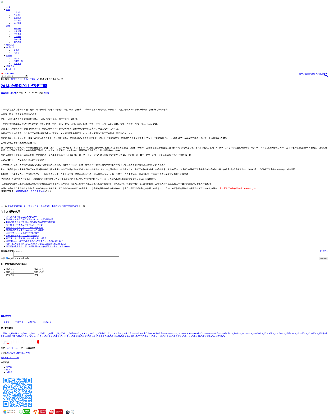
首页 (8, 7)
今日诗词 (19, 322)
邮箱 (8, 272)
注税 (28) (27, 333)
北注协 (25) (44, 333)
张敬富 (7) (51, 336)
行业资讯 (17, 12)
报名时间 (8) (302, 333)
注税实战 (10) (228, 333)
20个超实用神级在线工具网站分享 (21, 217)
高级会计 (17, 39)
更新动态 (17, 18)
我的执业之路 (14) (146, 333)
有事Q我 (303, 74)
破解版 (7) (93, 336)
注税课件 (17, 37)
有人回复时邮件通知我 (18, 258)
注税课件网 (16, 79)
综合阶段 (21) (63, 333)
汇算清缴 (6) (208, 336)
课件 (8, 26)
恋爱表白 (32, 322)
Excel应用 (10, 69)
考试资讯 (17, 15)
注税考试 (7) (68, 336)
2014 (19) (87, 333)
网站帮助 (320, 74)
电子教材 (17, 64)
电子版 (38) (6, 333)
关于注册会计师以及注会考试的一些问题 (24, 225)
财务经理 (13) (160, 333)
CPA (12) (182, 333)
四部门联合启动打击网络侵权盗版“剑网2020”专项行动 (30, 222)
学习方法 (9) (269, 333)
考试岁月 (10, 45)
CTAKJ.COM (13, 353)
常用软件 (10, 66)
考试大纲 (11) (204, 333)
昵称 (8, 269)
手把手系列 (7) (105, 336)
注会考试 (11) (216, 333)
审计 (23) (53, 333)
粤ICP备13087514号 (10, 358)
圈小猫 (6, 322)
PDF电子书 (18, 61)
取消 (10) (238, 333)
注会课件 (17, 34)
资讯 (8, 9)
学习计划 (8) (313, 333)
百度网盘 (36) (17, 333)
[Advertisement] (63, 100)
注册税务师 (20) (76, 333)
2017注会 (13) (172, 333)
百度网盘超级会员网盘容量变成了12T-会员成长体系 (29, 219)
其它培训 (17, 42)
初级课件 (17, 29)
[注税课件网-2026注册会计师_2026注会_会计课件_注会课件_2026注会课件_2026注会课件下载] (2, 2)
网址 (8, 275)
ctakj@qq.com (13, 348)
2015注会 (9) (280, 333)
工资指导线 (19, 191)
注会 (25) (35, 333)
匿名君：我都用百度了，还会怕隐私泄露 (24, 227)
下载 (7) (59, 336)
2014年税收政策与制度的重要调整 (62, 206)
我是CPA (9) (291, 333)
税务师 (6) (168, 336)
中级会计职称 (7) (130, 336)
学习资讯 (17, 20)
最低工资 (28, 191)
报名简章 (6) (179, 336)
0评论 (46, 93)
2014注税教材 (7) (39, 336)
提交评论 (323, 259)
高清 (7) (86, 336)
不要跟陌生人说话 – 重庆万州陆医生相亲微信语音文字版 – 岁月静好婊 (38, 246)
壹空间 (9, 367)
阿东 (12, 93)
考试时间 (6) (158, 336)
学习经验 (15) (119, 333)
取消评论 (324, 251)
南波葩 (16, 53)
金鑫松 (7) (148, 336)
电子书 (9, 55)
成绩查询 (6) (219, 336)
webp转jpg (46, 322)
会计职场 (17, 23)
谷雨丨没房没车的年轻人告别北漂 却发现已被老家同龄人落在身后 (36, 244)
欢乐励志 (10, 47)
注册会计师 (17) (106, 333)
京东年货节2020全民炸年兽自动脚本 (22, 233)
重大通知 (311, 74)
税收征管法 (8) (24, 336)
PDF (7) (141, 336)
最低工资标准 (38, 191)
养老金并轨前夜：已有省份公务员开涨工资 (27, 206)
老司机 (16, 50)
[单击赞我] (15, 93)
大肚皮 (9, 372)
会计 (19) (95, 333)
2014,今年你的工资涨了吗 (24, 85)
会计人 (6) (189, 336)
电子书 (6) (198, 336)
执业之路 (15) (131, 333)
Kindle (16, 58)
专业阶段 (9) (258, 333)
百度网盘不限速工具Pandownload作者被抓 (25, 230)
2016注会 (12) (192, 333)
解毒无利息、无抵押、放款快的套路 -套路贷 (26, 238)
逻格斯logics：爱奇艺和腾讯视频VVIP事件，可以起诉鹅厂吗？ (34, 241)
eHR (8, 370)
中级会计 (17, 31)
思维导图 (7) (117, 336)
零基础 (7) (78, 336)
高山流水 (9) (247, 333)
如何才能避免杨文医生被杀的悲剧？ (22, 236)
